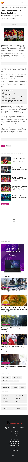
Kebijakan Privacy (14, 439)
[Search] (24, 2)
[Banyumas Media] (6, 3)
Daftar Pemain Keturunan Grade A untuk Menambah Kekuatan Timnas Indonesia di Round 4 (14, 348)
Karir (15, 448)
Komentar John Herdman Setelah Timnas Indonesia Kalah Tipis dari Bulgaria (19, 168)
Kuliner (13, 384)
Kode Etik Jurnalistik (14, 445)
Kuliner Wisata (6, 287)
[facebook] (2, 150)
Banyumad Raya (6, 377)
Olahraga (7, 7)
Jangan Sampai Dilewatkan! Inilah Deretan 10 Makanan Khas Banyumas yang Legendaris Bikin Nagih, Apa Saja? (14, 309)
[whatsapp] (7, 150)
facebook (7, 427)
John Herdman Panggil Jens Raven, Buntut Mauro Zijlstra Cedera (14, 97)
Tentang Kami (14, 431)
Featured (15, 380)
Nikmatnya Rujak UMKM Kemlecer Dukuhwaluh (13, 291)
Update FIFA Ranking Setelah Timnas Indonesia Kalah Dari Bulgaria (19, 178)
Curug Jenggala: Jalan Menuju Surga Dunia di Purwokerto (13, 328)
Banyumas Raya (17, 377)
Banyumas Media (18, 455)
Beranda (2, 7)
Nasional (15, 387)
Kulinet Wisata (6, 387)
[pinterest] (10, 150)
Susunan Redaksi (14, 435)
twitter (14, 427)
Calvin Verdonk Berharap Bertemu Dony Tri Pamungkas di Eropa (14, 101)
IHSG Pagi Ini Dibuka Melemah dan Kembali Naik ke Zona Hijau (13, 367)
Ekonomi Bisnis (6, 363)
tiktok (6, 428)
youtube (22, 428)
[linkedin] (12, 150)
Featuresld (5, 384)
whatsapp (21, 427)
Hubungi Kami (14, 433)
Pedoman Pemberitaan (14, 443)
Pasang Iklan (15, 450)
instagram (14, 428)
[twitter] (5, 150)
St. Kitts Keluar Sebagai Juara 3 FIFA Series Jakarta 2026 (14, 93)
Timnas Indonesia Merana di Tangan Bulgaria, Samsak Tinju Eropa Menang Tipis (19, 187)
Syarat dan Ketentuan (14, 441)
